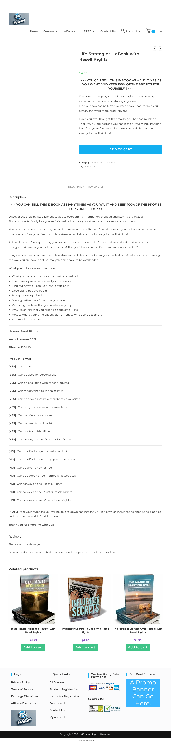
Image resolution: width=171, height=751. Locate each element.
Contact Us (57, 710)
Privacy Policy (20, 682)
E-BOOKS (90, 166)
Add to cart (33, 647)
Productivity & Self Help (103, 162)
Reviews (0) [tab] (95, 186)
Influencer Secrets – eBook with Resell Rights (85, 630)
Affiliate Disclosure (23, 703)
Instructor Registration (65, 696)
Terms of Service (22, 689)
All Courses (57, 682)
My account (57, 717)
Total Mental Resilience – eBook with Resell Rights (33, 630)
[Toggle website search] (161, 31)
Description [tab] (76, 186)
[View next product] (160, 48)
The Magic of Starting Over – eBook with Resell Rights (138, 630)
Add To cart (121, 149)
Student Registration (64, 689)
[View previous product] (155, 48)
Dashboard (57, 703)
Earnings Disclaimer (24, 696)
